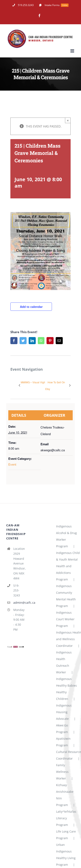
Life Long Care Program (66, 834)
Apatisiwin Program (63, 742)
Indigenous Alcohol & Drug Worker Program (66, 536)
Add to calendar (31, 307)
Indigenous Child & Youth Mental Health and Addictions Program (68, 566)
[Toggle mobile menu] (72, 51)
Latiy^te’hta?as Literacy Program (66, 818)
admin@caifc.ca (19, 603)
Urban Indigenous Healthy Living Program (66, 855)
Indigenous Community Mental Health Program (66, 596)
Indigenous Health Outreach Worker (64, 662)
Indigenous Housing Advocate (64, 712)
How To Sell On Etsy (55, 385)
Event (12, 464)
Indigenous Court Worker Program (65, 619)
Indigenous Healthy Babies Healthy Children (66, 689)
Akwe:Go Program (62, 728)
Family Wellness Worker (62, 771)
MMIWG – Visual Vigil (33, 382)
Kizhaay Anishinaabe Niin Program (65, 795)
